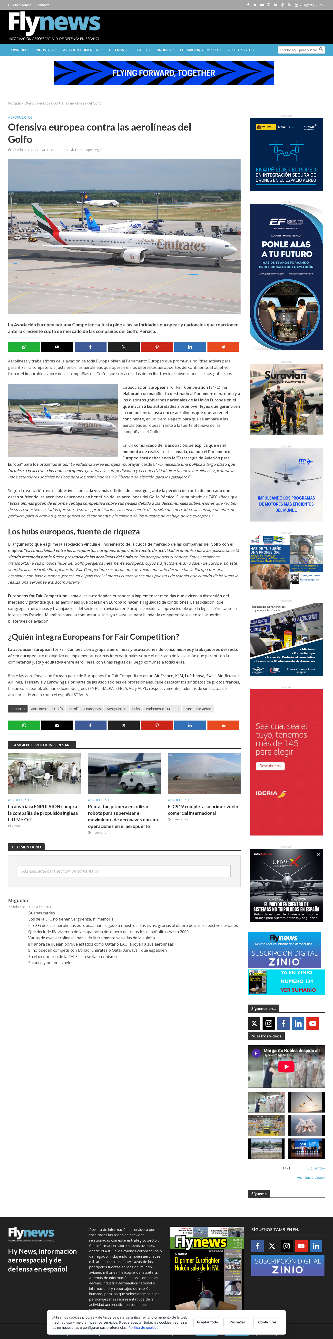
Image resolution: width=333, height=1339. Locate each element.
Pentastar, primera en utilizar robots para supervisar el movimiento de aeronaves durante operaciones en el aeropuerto (124, 816)
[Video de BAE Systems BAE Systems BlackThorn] (306, 1102)
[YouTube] (312, 1023)
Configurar (267, 1322)
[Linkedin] (298, 1023)
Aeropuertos (20, 117)
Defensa (116, 49)
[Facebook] (283, 1023)
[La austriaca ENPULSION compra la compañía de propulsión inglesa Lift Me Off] (44, 773)
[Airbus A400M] (306, 1125)
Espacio (140, 49)
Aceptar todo (207, 1322)
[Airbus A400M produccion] (266, 1125)
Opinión (18, 49)
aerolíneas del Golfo (47, 708)
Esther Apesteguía (89, 149)
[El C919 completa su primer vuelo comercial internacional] (204, 773)
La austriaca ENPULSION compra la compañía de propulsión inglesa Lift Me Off (43, 813)
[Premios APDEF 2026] (306, 1148)
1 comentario (57, 149)
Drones (164, 49)
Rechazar (237, 1322)
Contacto (42, 5)
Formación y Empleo (199, 49)
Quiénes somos (19, 5)
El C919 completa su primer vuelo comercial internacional (203, 810)
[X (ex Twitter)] (254, 1023)
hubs (136, 708)
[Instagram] (269, 1023)
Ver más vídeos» (311, 1177)
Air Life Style (239, 49)
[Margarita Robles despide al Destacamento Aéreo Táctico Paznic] (266, 1102)
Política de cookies (143, 1327)
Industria (44, 49)
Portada (14, 103)
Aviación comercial (81, 49)
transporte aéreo (198, 708)
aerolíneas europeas (85, 708)
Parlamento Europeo (162, 708)
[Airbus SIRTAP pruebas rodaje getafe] (266, 1148)
